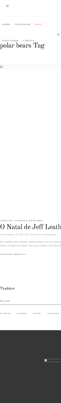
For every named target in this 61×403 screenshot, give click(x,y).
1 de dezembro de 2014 (12, 234)
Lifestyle (6, 221)
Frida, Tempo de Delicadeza (42, 234)
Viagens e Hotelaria (29, 221)
